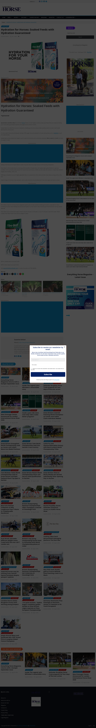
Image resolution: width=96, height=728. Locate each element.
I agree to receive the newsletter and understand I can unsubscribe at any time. (47, 369)
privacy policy (56, 379)
